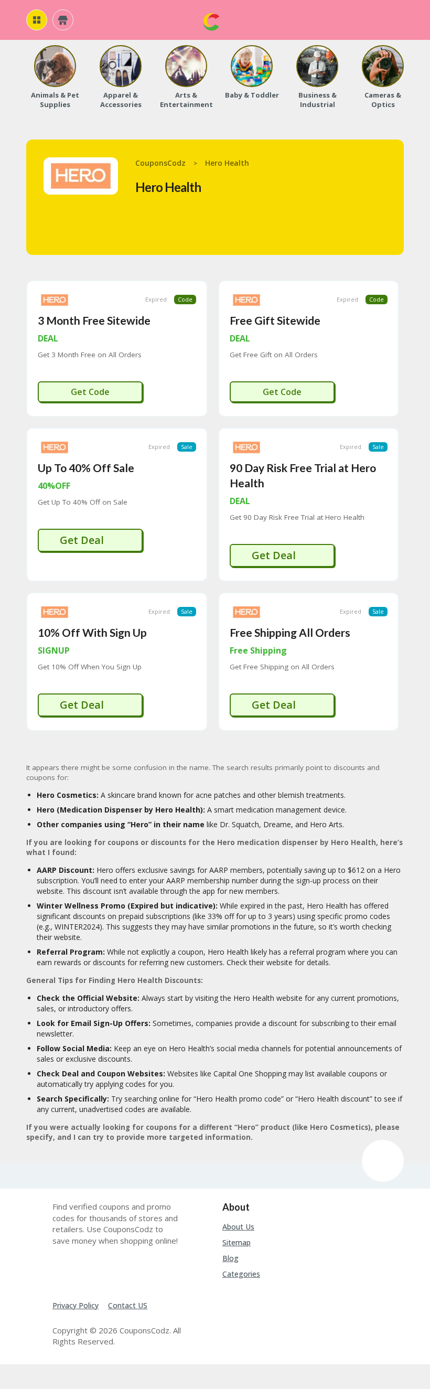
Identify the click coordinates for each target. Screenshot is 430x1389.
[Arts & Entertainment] (186, 66)
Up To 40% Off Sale (86, 467)
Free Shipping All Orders (290, 632)
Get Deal (83, 540)
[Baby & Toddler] (252, 66)
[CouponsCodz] (211, 21)
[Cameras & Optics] (383, 66)
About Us (238, 1227)
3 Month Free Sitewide (94, 320)
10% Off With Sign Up (92, 632)
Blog (230, 1258)
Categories (241, 1274)
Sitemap (236, 1242)
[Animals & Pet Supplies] (55, 66)
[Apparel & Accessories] (120, 66)
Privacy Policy (75, 1305)
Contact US (127, 1305)
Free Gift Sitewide (275, 320)
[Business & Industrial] (317, 66)
